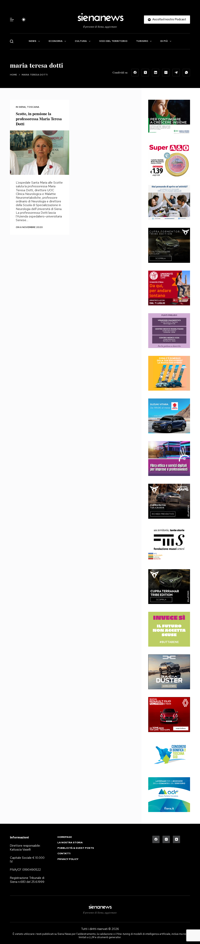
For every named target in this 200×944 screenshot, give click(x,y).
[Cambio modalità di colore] (24, 20)
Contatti (64, 853)
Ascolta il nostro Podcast (169, 19)
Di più (164, 41)
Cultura (81, 41)
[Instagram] (166, 839)
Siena (22, 107)
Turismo (142, 41)
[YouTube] (176, 839)
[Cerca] (11, 41)
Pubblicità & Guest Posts (75, 848)
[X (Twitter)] (145, 72)
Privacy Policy (67, 859)
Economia (55, 41)
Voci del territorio (113, 41)
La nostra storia (70, 842)
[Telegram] (176, 72)
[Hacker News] (166, 72)
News (32, 41)
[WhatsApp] (186, 72)
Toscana (33, 107)
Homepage (64, 837)
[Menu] (12, 20)
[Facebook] (135, 72)
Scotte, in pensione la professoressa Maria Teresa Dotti (39, 119)
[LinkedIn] (155, 72)
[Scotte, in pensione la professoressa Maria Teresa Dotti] (39, 152)
